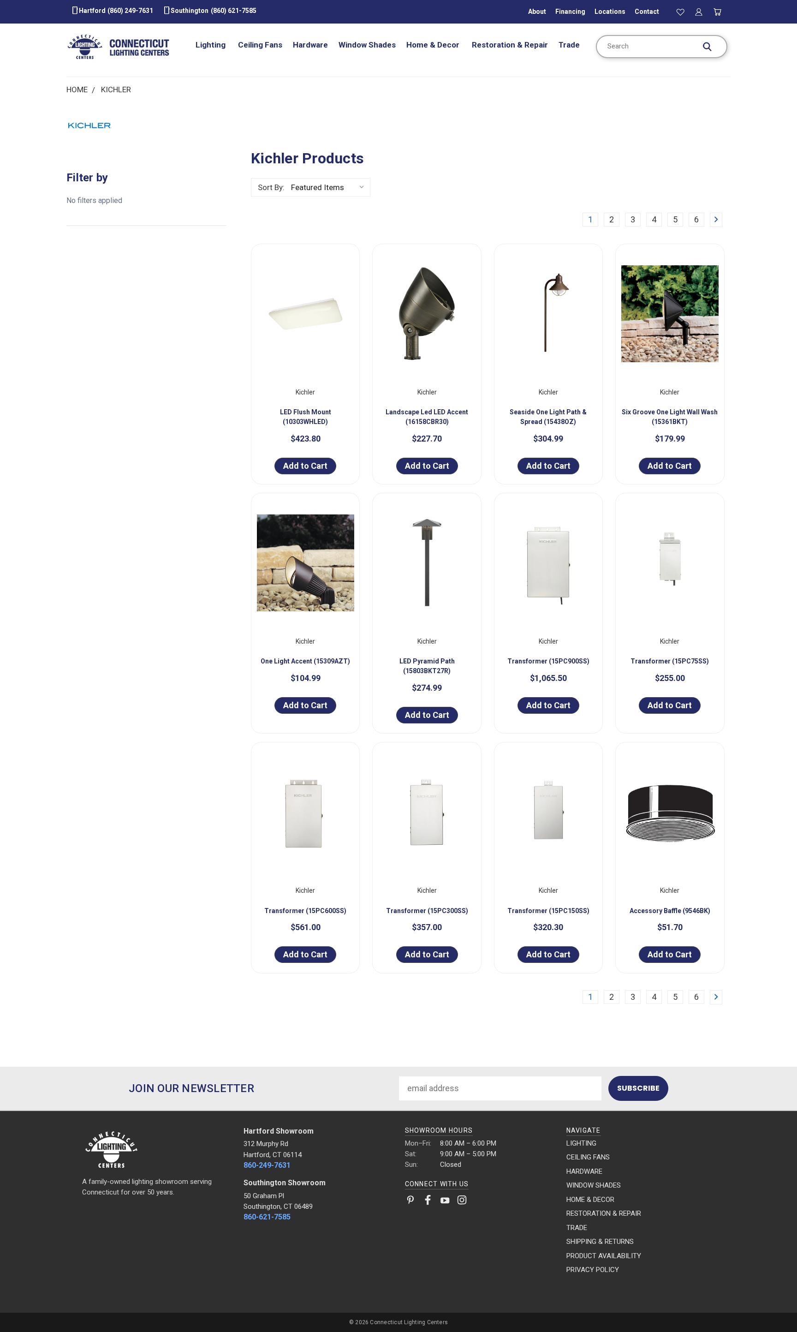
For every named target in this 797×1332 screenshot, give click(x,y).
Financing (570, 11)
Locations (610, 11)
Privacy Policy (592, 1270)
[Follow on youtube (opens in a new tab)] (445, 1201)
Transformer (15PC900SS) (548, 661)
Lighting (211, 44)
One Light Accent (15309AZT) (305, 661)
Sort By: (271, 187)
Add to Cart (305, 466)
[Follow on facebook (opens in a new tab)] (428, 1201)
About (537, 11)
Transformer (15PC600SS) (305, 910)
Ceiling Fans (260, 44)
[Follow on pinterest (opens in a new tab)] (410, 1201)
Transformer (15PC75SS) (669, 661)
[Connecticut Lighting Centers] (156, 1149)
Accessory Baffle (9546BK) (670, 910)
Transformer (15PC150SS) (548, 910)
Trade (569, 44)
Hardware (310, 44)
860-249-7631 (267, 1165)
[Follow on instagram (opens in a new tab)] (462, 1201)
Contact (647, 11)
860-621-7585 (267, 1217)
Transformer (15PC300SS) (427, 910)
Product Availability (603, 1256)
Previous (769, 1303)
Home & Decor (433, 44)
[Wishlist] (680, 12)
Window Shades (367, 44)
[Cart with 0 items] (717, 12)
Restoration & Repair (510, 44)
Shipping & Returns (600, 1241)
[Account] (698, 12)
